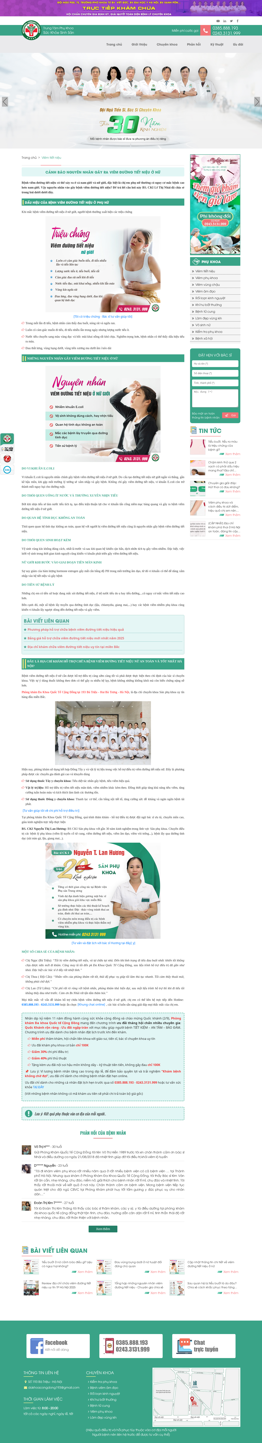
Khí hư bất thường (208, 304)
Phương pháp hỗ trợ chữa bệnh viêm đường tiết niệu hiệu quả (76, 629)
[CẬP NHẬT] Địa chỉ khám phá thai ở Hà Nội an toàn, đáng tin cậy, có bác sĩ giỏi (224, 527)
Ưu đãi (238, 44)
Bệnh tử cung (205, 311)
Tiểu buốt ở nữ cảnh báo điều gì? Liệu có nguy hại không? (67, 1264)
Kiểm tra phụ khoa (208, 331)
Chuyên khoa (167, 44)
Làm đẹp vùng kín (208, 318)
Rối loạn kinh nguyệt (210, 298)
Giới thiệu (139, 44)
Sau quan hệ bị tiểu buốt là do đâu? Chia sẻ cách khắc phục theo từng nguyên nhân (212, 1285)
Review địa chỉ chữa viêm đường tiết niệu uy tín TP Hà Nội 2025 (66, 1285)
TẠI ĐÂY (38, 1087)
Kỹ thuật (216, 44)
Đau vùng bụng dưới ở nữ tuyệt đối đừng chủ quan (138, 1264)
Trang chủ (114, 44)
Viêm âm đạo (205, 291)
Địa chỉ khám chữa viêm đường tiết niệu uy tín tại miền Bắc (73, 647)
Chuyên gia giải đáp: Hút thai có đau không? (224, 485)
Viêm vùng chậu (207, 284)
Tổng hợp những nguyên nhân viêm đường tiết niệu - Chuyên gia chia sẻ (139, 1285)
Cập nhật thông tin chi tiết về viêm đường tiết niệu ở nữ (211, 1264)
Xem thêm (103, 1229)
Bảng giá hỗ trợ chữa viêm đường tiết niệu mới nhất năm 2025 (76, 638)
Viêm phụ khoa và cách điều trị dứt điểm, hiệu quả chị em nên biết (223, 506)
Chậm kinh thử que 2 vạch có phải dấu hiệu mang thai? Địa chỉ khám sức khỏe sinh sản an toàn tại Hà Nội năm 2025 (224, 466)
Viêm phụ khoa (206, 278)
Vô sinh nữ (202, 325)
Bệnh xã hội (204, 338)
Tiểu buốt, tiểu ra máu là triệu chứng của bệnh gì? (222, 445)
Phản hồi (194, 44)
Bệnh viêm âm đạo (104, 1387)
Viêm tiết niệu (205, 271)
